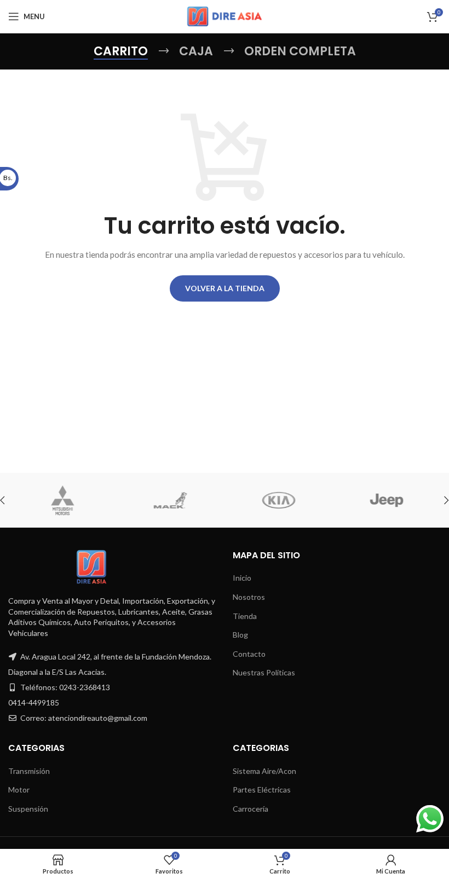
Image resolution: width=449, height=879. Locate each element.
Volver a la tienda (224, 288)
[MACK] (84, 500)
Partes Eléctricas (262, 789)
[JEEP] (300, 500)
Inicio (242, 577)
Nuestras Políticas (264, 672)
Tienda (245, 616)
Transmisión (29, 771)
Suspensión (28, 808)
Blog (240, 634)
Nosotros (249, 597)
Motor (19, 789)
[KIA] (192, 500)
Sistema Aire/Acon (264, 771)
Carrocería (250, 808)
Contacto (249, 653)
